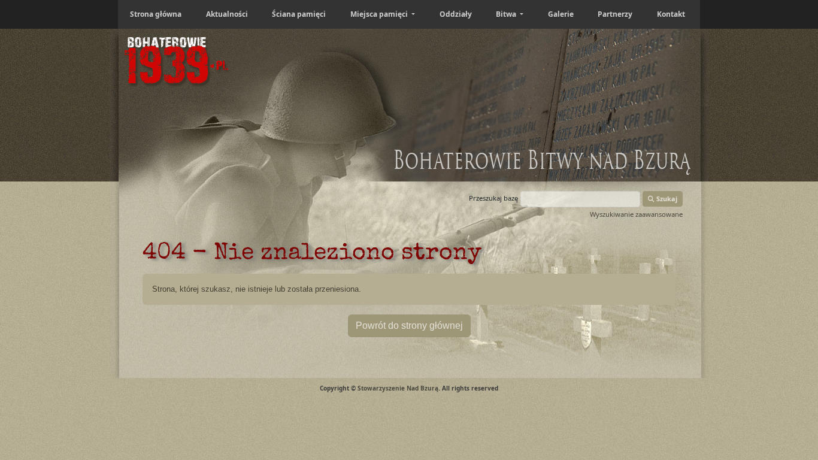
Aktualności (227, 14)
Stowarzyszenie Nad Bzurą (398, 388)
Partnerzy (615, 14)
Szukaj (666, 198)
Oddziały (456, 14)
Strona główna (155, 14)
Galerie (561, 14)
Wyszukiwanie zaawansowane (636, 214)
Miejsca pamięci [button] (380, 14)
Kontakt (671, 14)
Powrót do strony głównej (409, 325)
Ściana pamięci (299, 14)
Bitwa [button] (507, 14)
